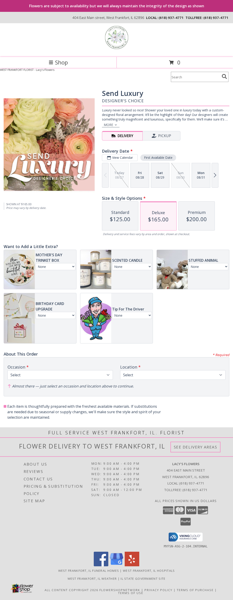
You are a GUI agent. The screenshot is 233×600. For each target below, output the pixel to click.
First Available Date (158, 157)
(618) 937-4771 (171, 17)
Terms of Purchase (195, 590)
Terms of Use (130, 593)
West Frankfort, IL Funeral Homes (88, 571)
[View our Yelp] (132, 565)
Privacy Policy (158, 590)
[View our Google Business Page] (116, 565)
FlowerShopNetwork (119, 590)
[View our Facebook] (101, 565)
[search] (224, 76)
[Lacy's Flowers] (116, 50)
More (108, 125)
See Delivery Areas (195, 447)
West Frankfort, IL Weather (92, 579)
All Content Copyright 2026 (71, 590)
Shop (61, 62)
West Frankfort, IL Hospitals (149, 571)
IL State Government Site (143, 579)
